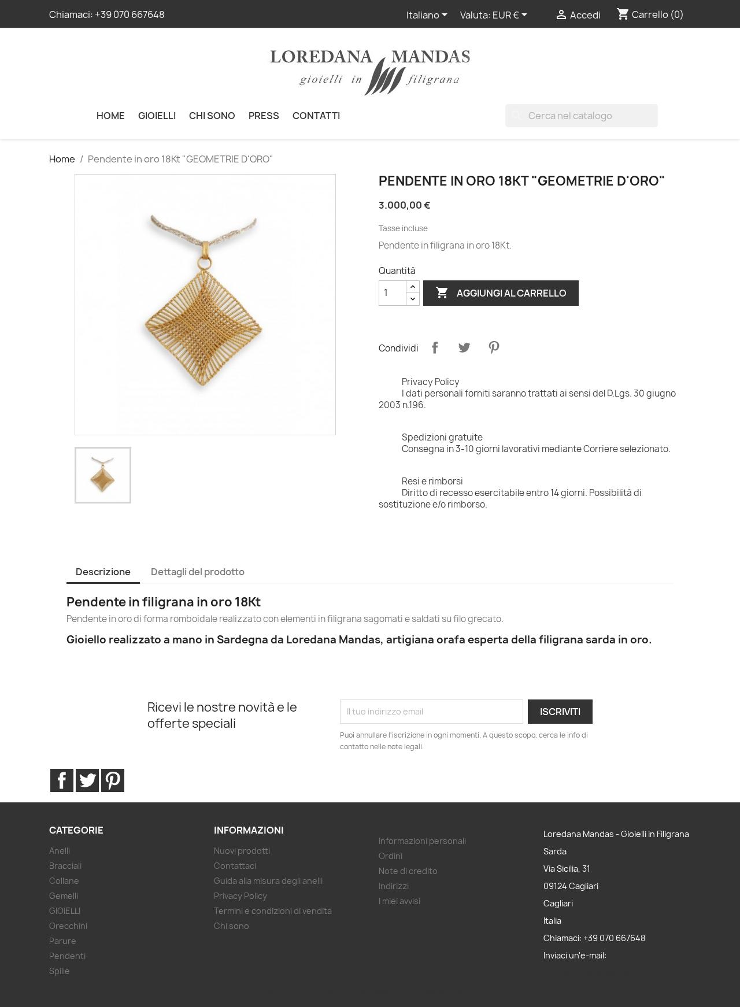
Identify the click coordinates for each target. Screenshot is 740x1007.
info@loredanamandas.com (597, 972)
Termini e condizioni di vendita (273, 910)
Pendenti (67, 955)
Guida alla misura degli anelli (268, 880)
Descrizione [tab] (103, 571)
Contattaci (235, 865)
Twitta (464, 347)
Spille (59, 970)
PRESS (264, 115)
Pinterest (493, 347)
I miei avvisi (399, 900)
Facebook (61, 780)
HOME (111, 115)
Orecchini (68, 925)
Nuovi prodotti (242, 850)
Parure (62, 940)
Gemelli (63, 895)
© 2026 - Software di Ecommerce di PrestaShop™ (370, 992)
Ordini (390, 855)
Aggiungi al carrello (501, 292)
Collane (64, 880)
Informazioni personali (422, 840)
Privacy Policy (240, 895)
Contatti (316, 115)
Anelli (59, 850)
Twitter (87, 780)
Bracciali (65, 865)
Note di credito (408, 870)
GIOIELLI (157, 115)
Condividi (434, 347)
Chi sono (212, 115)
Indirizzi (394, 885)
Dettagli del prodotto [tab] (198, 571)
